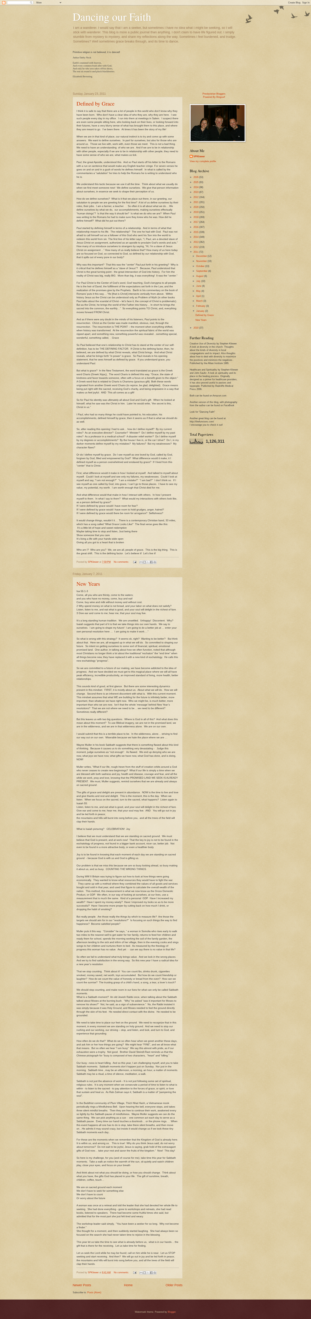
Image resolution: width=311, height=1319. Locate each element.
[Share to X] (148, 562)
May (198, 291)
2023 (196, 192)
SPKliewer (199, 156)
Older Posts (174, 1285)
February (201, 306)
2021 (196, 202)
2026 (196, 177)
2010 (196, 327)
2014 (196, 237)
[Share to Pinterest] (155, 562)
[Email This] (141, 562)
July (198, 281)
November (202, 261)
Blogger (171, 1312)
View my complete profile (203, 161)
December (202, 256)
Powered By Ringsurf (214, 97)
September (202, 271)
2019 (196, 212)
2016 (196, 227)
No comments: (122, 562)
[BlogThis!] (144, 562)
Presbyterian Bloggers (214, 93)
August (200, 276)
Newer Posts (82, 1285)
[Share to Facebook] (151, 562)
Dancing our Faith (112, 16)
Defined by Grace (95, 103)
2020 (196, 207)
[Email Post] (134, 562)
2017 (196, 222)
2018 (196, 217)
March (199, 301)
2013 (196, 242)
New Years (88, 583)
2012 (196, 247)
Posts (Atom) (94, 1292)
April (199, 296)
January (200, 311)
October (200, 266)
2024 (196, 187)
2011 (196, 252)
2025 (196, 182)
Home (128, 1285)
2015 (196, 232)
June (199, 286)
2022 (196, 197)
